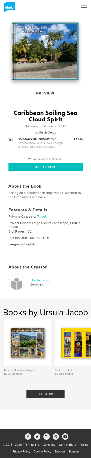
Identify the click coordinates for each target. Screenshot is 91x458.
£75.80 (78, 139)
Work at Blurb (67, 445)
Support (60, 451)
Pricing (84, 445)
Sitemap (73, 451)
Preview (45, 93)
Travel (41, 217)
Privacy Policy (21, 451)
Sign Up (67, 7)
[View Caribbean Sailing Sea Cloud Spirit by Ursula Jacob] (45, 51)
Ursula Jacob (40, 280)
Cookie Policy (42, 451)
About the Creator (27, 267)
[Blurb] (8, 8)
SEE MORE (45, 394)
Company (49, 445)
